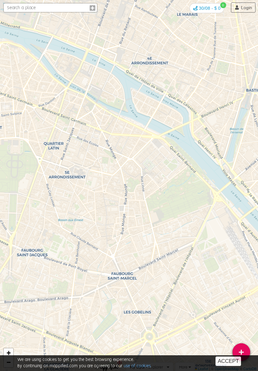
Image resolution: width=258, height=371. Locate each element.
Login (246, 7)
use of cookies (137, 366)
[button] (207, 8)
